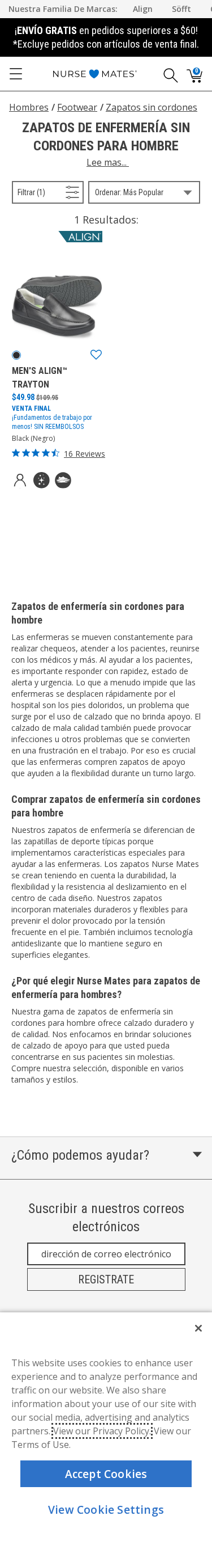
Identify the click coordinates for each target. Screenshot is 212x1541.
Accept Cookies (106, 1473)
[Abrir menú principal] (16, 74)
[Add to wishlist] (96, 355)
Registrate (106, 1279)
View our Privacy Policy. (102, 1431)
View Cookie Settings (106, 1509)
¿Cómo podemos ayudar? (80, 1155)
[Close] (198, 1328)
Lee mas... (107, 162)
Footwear (77, 107)
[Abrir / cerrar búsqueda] (166, 73)
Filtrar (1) (45, 192)
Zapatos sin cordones (151, 107)
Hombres (29, 107)
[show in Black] (16, 355)
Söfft (181, 8)
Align (143, 8)
